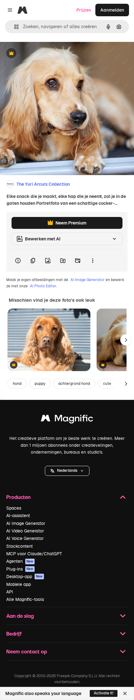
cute (107, 383)
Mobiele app (18, 584)
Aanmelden (112, 10)
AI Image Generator (87, 279)
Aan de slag (20, 615)
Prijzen (83, 10)
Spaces (13, 508)
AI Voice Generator (25, 538)
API (9, 592)
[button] (67, 471)
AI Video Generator (25, 531)
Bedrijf (14, 633)
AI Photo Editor (43, 286)
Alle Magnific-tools (25, 599)
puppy (40, 383)
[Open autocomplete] (13, 26)
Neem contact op (26, 651)
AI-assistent (18, 515)
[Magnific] (67, 420)
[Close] (125, 693)
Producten (18, 497)
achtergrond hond (74, 383)
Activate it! (103, 693)
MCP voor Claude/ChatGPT (34, 553)
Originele (41, 54)
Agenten (19, 561)
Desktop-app (24, 576)
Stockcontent (19, 546)
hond (17, 383)
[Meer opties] (92, 260)
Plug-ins (19, 569)
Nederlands (67, 470)
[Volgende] (126, 340)
